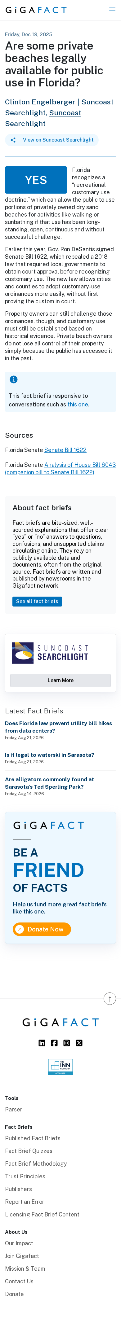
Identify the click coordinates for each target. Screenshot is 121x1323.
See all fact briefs (37, 601)
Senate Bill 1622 (65, 450)
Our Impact (19, 1243)
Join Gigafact (22, 1256)
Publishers (18, 1189)
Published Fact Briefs (32, 1138)
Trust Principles (25, 1176)
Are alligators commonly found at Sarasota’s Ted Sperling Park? (49, 783)
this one (77, 404)
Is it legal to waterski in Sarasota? (49, 754)
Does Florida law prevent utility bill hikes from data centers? (58, 727)
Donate (14, 1294)
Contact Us (19, 1281)
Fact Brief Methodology (36, 1163)
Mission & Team (25, 1268)
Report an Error (24, 1201)
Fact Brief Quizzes (28, 1151)
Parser (13, 1109)
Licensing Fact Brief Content (42, 1214)
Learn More (61, 680)
